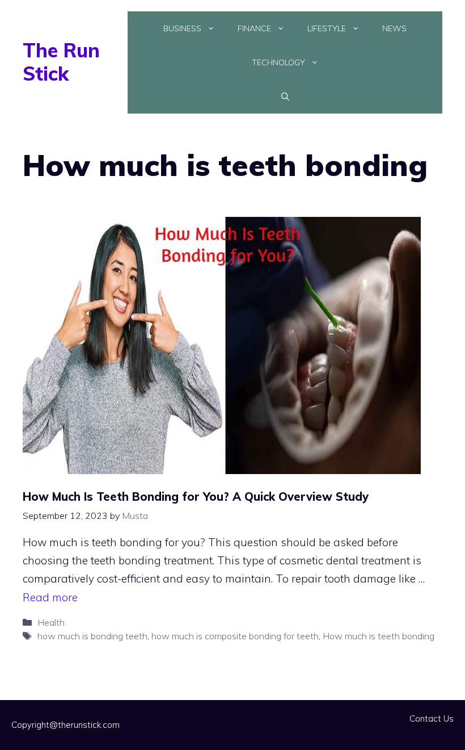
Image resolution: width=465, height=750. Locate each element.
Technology (278, 62)
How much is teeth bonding (378, 636)
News (394, 28)
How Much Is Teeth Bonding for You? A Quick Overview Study (196, 496)
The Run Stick (61, 62)
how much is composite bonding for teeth (235, 636)
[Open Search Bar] (285, 96)
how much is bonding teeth (92, 636)
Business (182, 28)
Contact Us (431, 718)
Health (51, 622)
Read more (50, 597)
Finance (254, 28)
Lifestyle (326, 28)
